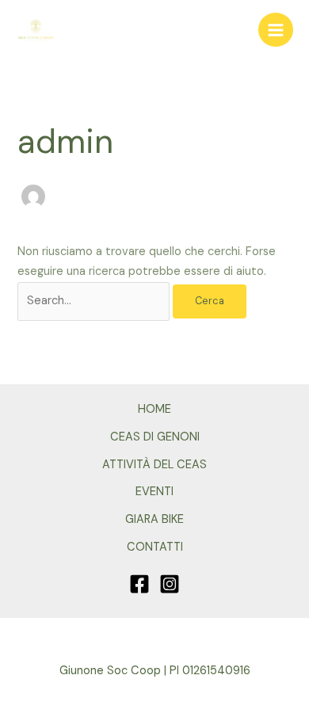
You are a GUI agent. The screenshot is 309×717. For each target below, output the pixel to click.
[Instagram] (169, 584)
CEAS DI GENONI (155, 436)
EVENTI (154, 491)
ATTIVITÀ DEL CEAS (154, 464)
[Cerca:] (95, 300)
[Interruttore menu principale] (275, 30)
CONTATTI (155, 547)
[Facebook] (139, 584)
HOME (154, 409)
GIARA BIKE (154, 519)
